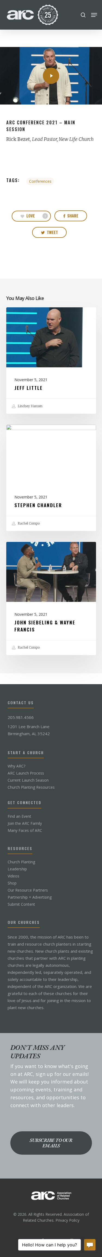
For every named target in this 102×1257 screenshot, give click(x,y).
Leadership (17, 869)
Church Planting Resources (31, 787)
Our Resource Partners (28, 890)
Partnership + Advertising (30, 897)
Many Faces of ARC (25, 830)
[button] (94, 15)
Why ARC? (16, 766)
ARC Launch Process (26, 773)
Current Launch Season (28, 780)
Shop (12, 883)
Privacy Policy (67, 1220)
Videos (13, 876)
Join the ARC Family (25, 823)
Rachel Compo (28, 523)
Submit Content (21, 904)
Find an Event (19, 816)
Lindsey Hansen (29, 406)
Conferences (40, 181)
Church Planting (21, 862)
